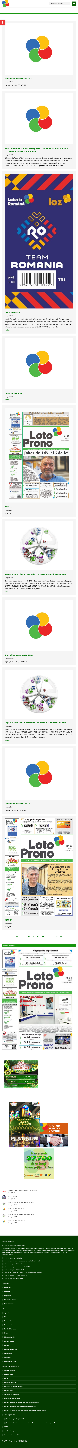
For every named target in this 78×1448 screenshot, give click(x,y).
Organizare (7, 1295)
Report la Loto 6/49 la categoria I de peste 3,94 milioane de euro (35, 574)
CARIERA (21, 1440)
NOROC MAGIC (12, 1196)
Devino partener (9, 1325)
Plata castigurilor (9, 1337)
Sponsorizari (8, 1353)
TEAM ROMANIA (13, 312)
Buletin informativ (10, 1382)
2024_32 (8, 507)
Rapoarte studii (9, 1304)
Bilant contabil (9, 1374)
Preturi (6, 1345)
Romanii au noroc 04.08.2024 (18, 655)
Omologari (7, 1357)
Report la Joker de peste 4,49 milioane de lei (21, 1214)
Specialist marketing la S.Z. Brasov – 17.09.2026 (22, 1190)
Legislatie (7, 1291)
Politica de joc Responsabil (15, 1419)
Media (6, 1333)
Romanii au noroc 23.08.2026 (16, 1208)
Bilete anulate (8, 1317)
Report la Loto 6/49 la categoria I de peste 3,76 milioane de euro (35, 723)
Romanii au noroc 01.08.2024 (18, 804)
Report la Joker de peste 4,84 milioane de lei (21, 1202)
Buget (6, 1378)
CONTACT (8, 1440)
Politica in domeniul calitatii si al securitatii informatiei (21, 1402)
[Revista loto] (37, 999)
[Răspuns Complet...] (8, 1254)
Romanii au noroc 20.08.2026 (16, 1220)
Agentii (6, 1313)
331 (57, 936)
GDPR (6, 1427)
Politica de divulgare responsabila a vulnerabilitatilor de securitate (25, 1410)
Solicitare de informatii (11, 1394)
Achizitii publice (9, 1370)
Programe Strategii (10, 1300)
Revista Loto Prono (10, 1361)
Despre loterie (8, 1321)
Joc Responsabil (9, 1415)
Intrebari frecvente (10, 1329)
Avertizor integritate (10, 1431)
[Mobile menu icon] (74, 4)
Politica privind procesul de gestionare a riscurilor (20, 1406)
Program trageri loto (10, 1349)
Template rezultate (13, 393)
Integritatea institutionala (12, 1398)
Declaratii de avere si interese (13, 1386)
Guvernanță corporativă (11, 1435)
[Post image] (4, 1191)
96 (43, 936)
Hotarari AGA (8, 1390)
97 (47, 936)
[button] (2, 22)
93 (29, 936)
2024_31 (8, 920)
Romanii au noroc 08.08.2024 (18, 78)
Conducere (7, 1287)
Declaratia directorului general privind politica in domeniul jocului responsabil (31, 1423)
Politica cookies (9, 1341)
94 (33, 936)
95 (38, 936)
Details (7, 330)
